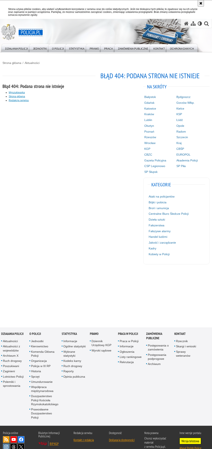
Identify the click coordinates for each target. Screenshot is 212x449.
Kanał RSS (6, 440)
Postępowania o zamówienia (158, 347)
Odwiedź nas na (13, 440)
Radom (181, 131)
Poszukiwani (11, 366)
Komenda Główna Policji (42, 354)
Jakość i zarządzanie (162, 242)
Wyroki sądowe (101, 351)
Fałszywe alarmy (160, 231)
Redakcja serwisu (19, 100)
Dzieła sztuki (157, 219)
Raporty (68, 371)
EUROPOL (183, 154)
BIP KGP (54, 444)
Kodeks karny (72, 361)
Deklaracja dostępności (122, 440)
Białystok (150, 97)
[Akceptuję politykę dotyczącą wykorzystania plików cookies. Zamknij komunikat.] (201, 3)
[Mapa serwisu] (193, 23)
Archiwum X (10, 356)
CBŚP (180, 148)
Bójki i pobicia (157, 202)
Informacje (70, 341)
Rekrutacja (127, 362)
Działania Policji (12, 334)
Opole (180, 125)
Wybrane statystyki (69, 354)
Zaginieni (9, 371)
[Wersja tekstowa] (200, 23)
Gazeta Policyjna (155, 160)
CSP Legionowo (154, 166)
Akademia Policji (187, 160)
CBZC (148, 154)
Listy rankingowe (131, 357)
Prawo (94, 334)
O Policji (35, 334)
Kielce (180, 108)
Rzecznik (182, 341)
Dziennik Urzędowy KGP (101, 343)
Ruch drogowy (12, 361)
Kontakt (180, 334)
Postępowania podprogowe (157, 357)
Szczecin (182, 137)
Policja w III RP (41, 366)
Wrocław (149, 143)
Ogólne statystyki (74, 347)
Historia (36, 371)
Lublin (148, 120)
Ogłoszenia (127, 352)
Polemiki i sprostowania (11, 384)
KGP (147, 148)
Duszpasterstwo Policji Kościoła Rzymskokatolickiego (44, 400)
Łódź (179, 120)
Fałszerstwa (156, 225)
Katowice (150, 108)
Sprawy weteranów (183, 354)
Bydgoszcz (183, 97)
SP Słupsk (151, 171)
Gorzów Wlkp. (185, 102)
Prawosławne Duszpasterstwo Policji (41, 413)
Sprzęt (35, 377)
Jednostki (37, 341)
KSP (179, 114)
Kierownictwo (39, 347)
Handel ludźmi (158, 236)
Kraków (149, 114)
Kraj (179, 143)
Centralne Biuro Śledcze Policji (169, 213)
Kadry (152, 248)
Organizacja (39, 361)
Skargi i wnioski (186, 347)
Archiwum (154, 364)
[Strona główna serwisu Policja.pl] (186, 23)
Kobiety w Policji (159, 254)
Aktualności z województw (11, 349)
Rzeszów (150, 137)
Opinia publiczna (74, 377)
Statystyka (69, 334)
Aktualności (32, 63)
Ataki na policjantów (162, 196)
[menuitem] (16, 47)
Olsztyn (149, 125)
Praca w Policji (128, 334)
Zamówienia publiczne (154, 336)
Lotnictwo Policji (13, 377)
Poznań (149, 131)
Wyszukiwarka (17, 92)
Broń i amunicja (159, 208)
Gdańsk (149, 102)
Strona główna (11, 63)
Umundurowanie (42, 382)
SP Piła (181, 166)
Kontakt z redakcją (83, 440)
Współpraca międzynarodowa (42, 389)
